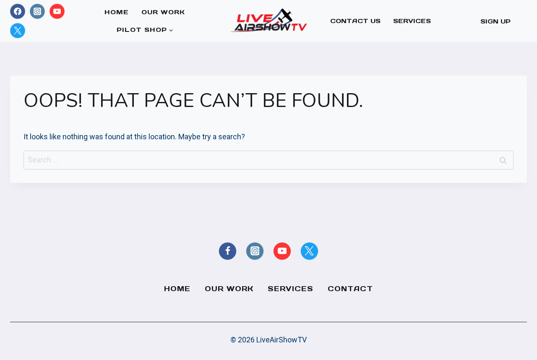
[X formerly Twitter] (17, 30)
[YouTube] (57, 11)
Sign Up (495, 21)
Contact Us (355, 21)
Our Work (163, 12)
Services (412, 21)
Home (116, 12)
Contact (350, 288)
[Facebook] (17, 11)
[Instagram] (37, 11)
